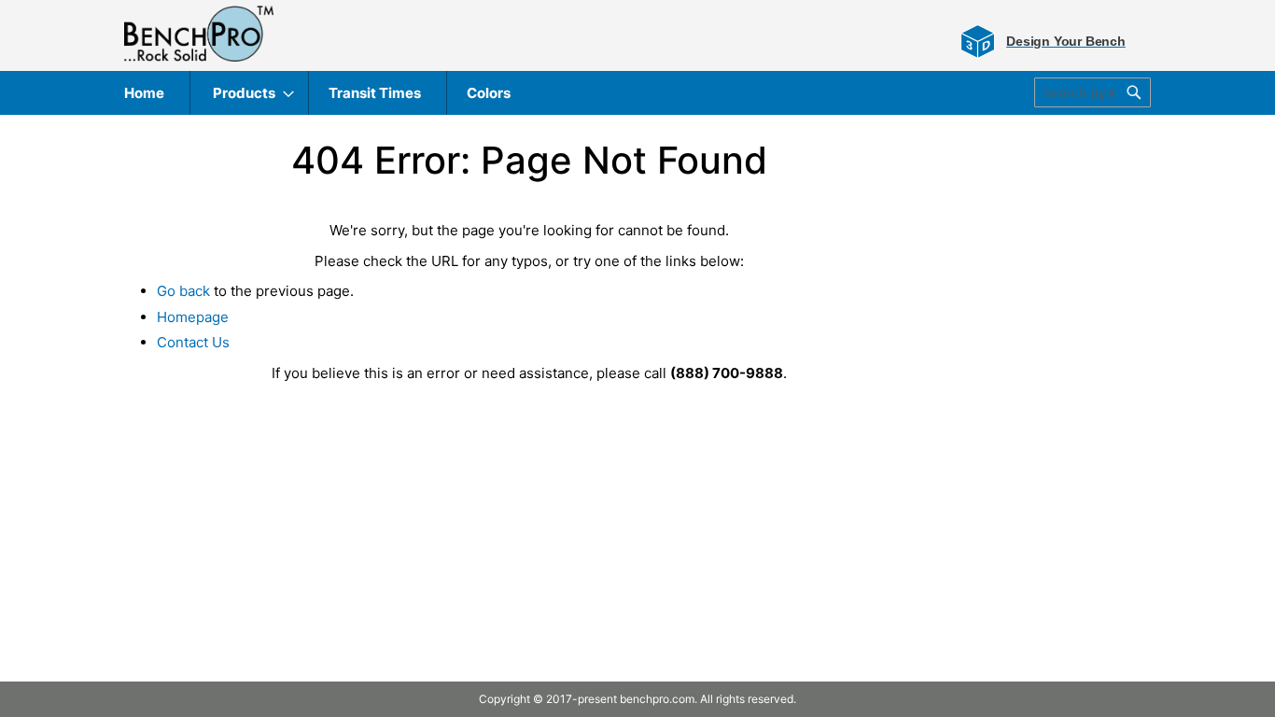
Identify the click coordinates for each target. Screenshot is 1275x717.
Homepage (193, 317)
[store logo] (198, 34)
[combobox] (1092, 92)
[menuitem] (144, 93)
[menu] (637, 93)
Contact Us (193, 342)
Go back (183, 291)
